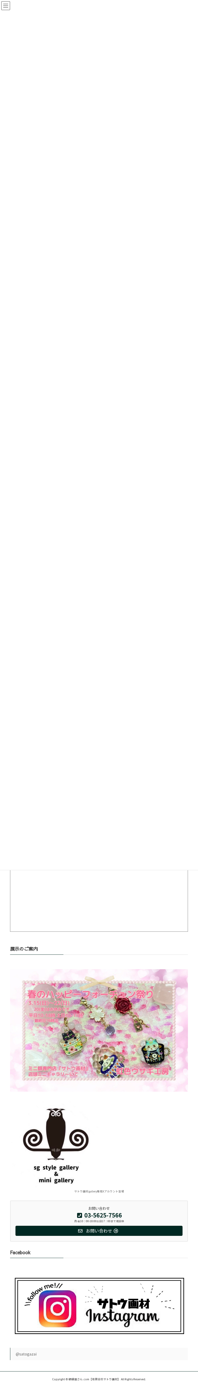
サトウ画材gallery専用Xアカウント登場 (99, 1191)
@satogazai (26, 1354)
